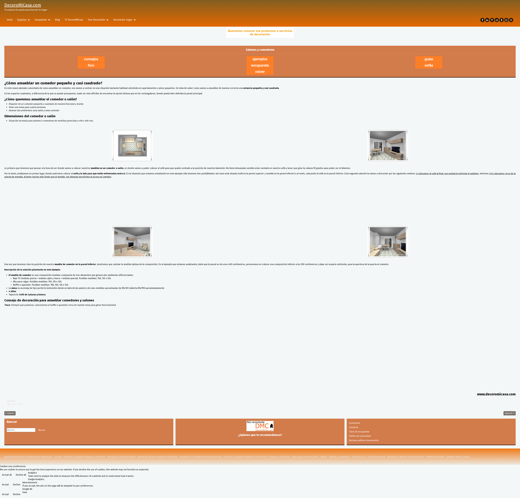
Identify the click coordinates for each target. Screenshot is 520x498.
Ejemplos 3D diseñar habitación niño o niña (245, 456)
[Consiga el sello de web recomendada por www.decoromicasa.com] (260, 426)
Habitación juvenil (376, 456)
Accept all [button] (7, 475)
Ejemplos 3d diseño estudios (121, 456)
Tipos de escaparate (359, 431)
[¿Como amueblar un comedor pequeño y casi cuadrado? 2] (388, 145)
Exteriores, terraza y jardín (305, 456)
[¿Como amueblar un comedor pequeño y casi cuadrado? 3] (132, 241)
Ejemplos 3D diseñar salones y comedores (84, 456)
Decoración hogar (122, 19)
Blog (57, 19)
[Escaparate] (48, 20)
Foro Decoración (96, 19)
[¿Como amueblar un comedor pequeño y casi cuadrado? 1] (132, 145)
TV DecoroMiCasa (74, 19)
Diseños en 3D (359, 456)
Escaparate (41, 19)
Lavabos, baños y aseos (458, 456)
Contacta (353, 427)
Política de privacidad (360, 436)
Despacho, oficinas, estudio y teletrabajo (157, 456)
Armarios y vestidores (279, 456)
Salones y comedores (339, 456)
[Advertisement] (260, 205)
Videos (323, 456)
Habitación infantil (435, 456)
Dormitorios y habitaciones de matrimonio (200, 456)
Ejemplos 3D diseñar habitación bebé (405, 456)
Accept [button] (5, 484)
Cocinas (58, 456)
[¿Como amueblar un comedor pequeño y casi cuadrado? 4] (388, 241)
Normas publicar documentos (364, 440)
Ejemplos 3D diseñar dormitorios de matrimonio (28, 456)
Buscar (41, 430)
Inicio (9, 19)
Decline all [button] (21, 475)
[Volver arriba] (515, 493)
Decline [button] (16, 484)
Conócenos (354, 423)
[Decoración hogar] (134, 20)
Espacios (22, 19)
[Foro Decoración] (106, 20)
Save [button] (24, 492)
